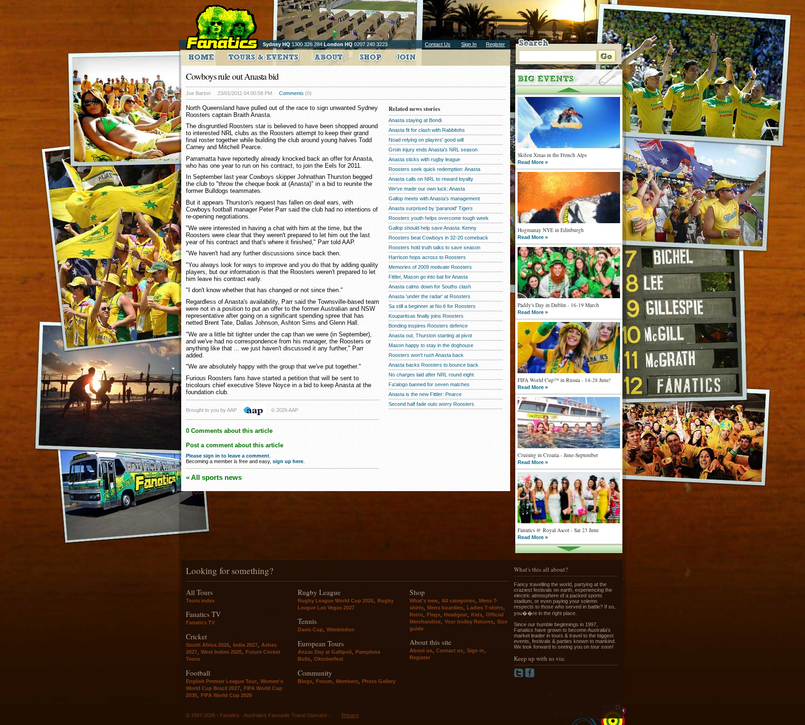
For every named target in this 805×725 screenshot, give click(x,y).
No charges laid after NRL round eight (431, 374)
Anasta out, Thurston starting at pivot (430, 335)
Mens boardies (445, 607)
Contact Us (437, 44)
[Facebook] (530, 675)
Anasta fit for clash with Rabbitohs (427, 130)
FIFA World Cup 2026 (226, 695)
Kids (476, 614)
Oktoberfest (328, 659)
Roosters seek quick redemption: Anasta (434, 169)
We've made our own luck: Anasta (427, 189)
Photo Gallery (379, 681)
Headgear (455, 614)
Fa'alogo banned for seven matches (429, 384)
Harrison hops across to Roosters (427, 257)
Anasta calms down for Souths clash (430, 286)
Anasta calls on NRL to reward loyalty (431, 179)
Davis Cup (310, 629)
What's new (423, 600)
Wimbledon (341, 629)
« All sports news (214, 477)
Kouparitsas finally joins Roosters (426, 316)
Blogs (305, 681)
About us (420, 650)
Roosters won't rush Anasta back (426, 355)
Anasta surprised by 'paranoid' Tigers (431, 208)
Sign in (475, 650)
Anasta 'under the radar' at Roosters (430, 296)
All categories (458, 600)
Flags (433, 614)
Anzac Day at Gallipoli (325, 652)
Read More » (533, 162)
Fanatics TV (200, 622)
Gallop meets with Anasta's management (434, 198)
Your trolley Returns (468, 621)
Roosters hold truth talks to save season (434, 247)
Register (495, 44)
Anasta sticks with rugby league (424, 159)
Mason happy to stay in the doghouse (431, 345)
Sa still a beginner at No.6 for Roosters (432, 306)
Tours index (200, 600)
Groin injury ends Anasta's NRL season (433, 149)
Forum (324, 681)
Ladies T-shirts (485, 607)
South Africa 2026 (207, 645)
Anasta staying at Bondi (415, 120)
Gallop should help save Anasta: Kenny (433, 228)
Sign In (469, 44)
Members (347, 681)
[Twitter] (519, 675)
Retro (416, 614)
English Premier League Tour (221, 681)
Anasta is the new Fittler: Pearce (425, 394)
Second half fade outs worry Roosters (431, 404)
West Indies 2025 (221, 652)
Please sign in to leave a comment (227, 455)
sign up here (288, 461)
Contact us (449, 650)
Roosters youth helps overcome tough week (439, 218)
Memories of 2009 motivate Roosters (430, 267)
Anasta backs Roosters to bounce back (433, 365)
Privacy (350, 715)
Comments (291, 93)
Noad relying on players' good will (426, 140)
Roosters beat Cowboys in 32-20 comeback (438, 237)
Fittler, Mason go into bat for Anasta (428, 277)
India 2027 (245, 645)
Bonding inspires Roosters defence (428, 325)
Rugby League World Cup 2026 (336, 600)
